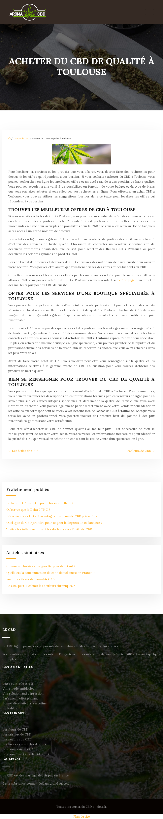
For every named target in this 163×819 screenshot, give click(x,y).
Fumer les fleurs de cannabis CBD (30, 579)
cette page (127, 280)
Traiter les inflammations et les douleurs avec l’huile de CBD (49, 529)
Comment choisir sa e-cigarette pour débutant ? (41, 566)
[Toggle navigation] (149, 12)
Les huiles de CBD (25, 451)
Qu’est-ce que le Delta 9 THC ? (28, 510)
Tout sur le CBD (21, 138)
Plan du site (81, 816)
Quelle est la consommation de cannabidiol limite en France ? (50, 573)
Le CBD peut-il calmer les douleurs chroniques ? (40, 586)
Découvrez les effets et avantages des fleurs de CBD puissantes (51, 516)
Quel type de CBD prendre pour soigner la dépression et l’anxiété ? (54, 523)
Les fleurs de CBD (138, 451)
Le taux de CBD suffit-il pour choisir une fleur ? (39, 503)
